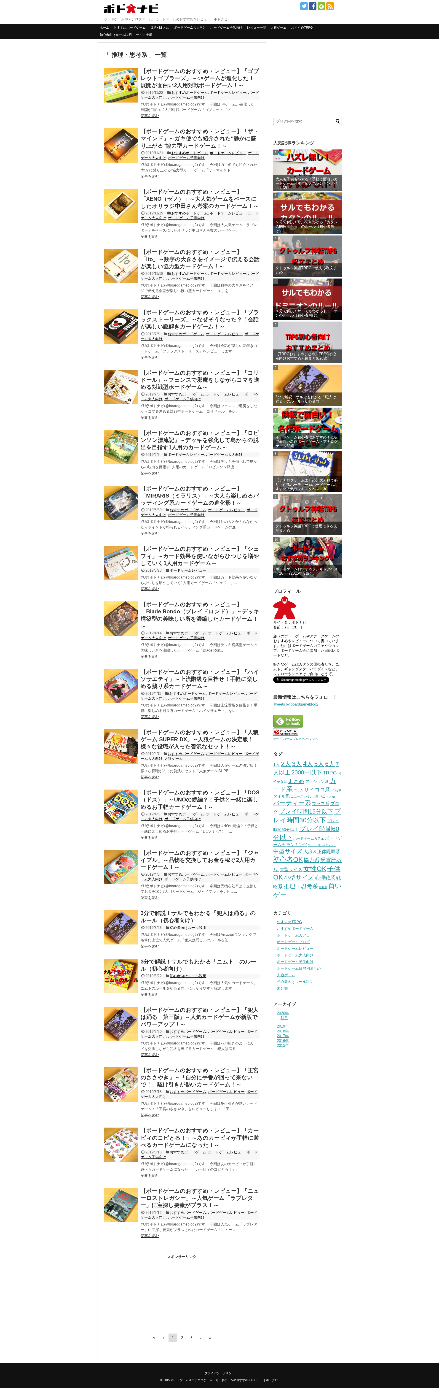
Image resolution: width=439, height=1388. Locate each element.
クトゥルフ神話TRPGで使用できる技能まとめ (306, 528)
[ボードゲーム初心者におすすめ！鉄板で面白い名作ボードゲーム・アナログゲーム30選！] (307, 428)
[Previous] (163, 1338)
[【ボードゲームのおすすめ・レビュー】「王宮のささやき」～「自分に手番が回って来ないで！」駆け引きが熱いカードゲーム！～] (121, 1084)
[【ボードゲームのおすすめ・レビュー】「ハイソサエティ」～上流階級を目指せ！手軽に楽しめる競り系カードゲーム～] (121, 686)
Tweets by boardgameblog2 (295, 704)
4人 (308, 763)
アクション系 (317, 781)
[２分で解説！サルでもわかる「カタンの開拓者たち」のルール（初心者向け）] (307, 213)
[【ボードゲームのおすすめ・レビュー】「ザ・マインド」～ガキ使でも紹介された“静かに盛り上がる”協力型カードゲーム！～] (121, 145)
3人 (297, 763)
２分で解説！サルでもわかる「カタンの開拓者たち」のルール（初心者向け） (307, 226)
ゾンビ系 (336, 790)
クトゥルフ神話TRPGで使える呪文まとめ (306, 270)
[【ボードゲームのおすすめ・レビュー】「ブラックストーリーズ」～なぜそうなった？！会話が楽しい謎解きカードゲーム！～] (121, 326)
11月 (284, 1018)
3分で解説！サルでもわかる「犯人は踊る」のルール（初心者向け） (306, 399)
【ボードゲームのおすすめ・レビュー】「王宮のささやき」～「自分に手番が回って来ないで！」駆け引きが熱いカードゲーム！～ (200, 1077)
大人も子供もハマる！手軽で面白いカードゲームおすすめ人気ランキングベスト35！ (307, 183)
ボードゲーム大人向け (190, 27)
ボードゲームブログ (293, 942)
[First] (154, 1338)
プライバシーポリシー (219, 1373)
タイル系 (281, 796)
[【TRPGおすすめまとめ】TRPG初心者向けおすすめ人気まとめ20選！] (307, 342)
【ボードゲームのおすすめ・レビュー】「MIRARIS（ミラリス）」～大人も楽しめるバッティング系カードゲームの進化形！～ (200, 495)
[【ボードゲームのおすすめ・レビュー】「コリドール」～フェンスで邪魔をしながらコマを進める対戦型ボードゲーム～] (121, 387)
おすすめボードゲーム (130, 27)
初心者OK (288, 859)
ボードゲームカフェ (308, 838)
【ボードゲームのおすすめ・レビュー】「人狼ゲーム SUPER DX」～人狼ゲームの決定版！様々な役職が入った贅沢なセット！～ (200, 739)
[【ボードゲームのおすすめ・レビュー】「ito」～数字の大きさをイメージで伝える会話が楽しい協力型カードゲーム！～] (121, 266)
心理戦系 (325, 878)
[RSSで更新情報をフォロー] (330, 6)
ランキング (296, 844)
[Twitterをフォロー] (304, 6)
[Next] (201, 1338)
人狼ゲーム (278, 27)
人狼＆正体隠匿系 (321, 851)
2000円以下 (306, 772)
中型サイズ (287, 851)
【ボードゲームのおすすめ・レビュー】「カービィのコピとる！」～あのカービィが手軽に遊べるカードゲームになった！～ (200, 1137)
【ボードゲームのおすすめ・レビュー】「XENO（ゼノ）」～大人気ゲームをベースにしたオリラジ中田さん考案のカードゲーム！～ (200, 199)
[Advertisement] (142, 1291)
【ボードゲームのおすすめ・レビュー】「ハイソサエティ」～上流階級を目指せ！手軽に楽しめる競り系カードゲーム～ (200, 679)
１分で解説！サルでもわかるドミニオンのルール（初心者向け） (307, 313)
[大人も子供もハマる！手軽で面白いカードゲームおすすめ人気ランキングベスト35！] (307, 170)
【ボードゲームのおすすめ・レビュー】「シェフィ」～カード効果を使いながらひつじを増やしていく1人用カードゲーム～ (200, 556)
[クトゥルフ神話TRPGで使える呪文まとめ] (307, 256)
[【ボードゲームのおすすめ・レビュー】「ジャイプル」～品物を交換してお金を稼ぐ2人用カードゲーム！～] (121, 867)
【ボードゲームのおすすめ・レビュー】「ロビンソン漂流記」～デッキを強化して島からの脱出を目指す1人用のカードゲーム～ (200, 440)
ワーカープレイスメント (322, 845)
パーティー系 (292, 802)
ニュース (297, 796)
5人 (319, 763)
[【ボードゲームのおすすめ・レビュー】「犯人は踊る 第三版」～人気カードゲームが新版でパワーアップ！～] (121, 1024)
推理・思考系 (301, 886)
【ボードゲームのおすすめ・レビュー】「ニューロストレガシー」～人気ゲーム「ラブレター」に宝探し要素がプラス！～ (200, 1198)
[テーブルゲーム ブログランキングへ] (285, 734)
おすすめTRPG (302, 27)
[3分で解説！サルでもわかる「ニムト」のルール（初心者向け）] (121, 976)
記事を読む (150, 116)
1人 (276, 764)
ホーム (104, 27)
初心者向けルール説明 (116, 35)
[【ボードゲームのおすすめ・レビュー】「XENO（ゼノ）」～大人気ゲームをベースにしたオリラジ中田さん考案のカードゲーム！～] (121, 206)
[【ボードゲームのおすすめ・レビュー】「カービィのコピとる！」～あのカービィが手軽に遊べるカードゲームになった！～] (121, 1145)
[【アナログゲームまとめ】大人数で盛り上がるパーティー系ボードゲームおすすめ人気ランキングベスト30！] (307, 471)
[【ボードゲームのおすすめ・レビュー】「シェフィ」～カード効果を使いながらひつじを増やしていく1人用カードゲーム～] (121, 563)
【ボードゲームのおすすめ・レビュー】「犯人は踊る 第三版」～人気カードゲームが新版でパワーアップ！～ (200, 1017)
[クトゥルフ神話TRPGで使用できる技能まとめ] (307, 514)
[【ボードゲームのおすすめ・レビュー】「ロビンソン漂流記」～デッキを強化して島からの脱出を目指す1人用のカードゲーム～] (121, 447)
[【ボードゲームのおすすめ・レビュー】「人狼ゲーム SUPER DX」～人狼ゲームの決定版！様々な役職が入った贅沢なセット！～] (121, 746)
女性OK (314, 868)
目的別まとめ (159, 27)
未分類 (282, 988)
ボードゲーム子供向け (226, 27)
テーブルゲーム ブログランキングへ (295, 738)
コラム (298, 790)
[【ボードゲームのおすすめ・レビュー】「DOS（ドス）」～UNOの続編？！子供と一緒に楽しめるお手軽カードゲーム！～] (121, 807)
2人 (286, 763)
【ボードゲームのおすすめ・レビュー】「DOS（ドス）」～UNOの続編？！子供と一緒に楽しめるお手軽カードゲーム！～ (200, 799)
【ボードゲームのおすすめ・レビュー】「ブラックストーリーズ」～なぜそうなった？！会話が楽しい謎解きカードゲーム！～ (200, 319)
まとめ (296, 781)
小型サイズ (299, 877)
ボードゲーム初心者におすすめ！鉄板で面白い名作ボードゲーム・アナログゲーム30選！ (307, 441)
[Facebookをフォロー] (312, 6)
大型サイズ (291, 869)
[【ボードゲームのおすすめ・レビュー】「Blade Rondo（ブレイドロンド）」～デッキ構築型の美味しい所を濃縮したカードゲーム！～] (121, 618)
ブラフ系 (320, 803)
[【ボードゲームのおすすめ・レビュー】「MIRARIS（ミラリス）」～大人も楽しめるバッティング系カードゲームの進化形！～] (121, 503)
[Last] (210, 1338)
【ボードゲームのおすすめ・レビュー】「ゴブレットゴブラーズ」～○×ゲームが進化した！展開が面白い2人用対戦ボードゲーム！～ (200, 78)
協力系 (311, 860)
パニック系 (327, 796)
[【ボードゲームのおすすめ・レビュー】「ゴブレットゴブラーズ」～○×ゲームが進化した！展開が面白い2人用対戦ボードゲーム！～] (121, 85)
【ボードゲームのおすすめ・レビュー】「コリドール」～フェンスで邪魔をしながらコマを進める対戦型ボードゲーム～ (200, 380)
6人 (330, 763)
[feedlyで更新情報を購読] (321, 6)
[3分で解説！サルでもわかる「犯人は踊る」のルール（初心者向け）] (121, 927)
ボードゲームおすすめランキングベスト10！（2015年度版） (307, 571)
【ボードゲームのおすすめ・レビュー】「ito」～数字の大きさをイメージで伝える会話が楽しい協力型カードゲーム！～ (200, 259)
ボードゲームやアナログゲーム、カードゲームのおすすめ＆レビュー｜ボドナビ (224, 1380)
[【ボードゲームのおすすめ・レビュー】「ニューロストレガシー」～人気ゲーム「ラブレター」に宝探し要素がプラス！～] (121, 1205)
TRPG (330, 773)
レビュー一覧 (256, 27)
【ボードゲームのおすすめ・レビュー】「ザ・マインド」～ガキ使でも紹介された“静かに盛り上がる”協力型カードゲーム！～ (200, 138)
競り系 (323, 887)
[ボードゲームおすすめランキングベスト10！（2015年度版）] (307, 557)
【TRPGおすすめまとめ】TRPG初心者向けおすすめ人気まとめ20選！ (306, 356)
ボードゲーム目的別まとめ (299, 968)
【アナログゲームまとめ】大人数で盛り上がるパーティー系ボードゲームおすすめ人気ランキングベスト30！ (307, 484)
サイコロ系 (317, 790)
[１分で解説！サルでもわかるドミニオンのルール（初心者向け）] (307, 299)
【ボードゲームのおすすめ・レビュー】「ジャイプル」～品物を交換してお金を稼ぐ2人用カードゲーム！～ (200, 860)
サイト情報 (144, 35)
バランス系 (311, 796)
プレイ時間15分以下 (306, 811)
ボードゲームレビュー (228, 93)
